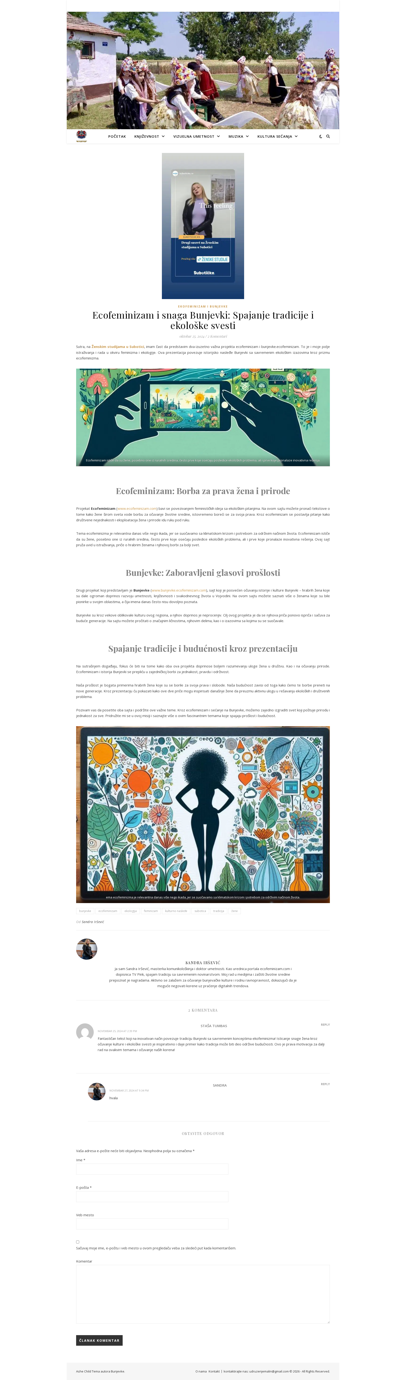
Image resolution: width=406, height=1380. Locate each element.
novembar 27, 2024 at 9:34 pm (129, 1090)
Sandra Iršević (93, 922)
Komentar (84, 1261)
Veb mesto (85, 1214)
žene (234, 911)
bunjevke (85, 911)
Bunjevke (117, 1371)
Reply (325, 1024)
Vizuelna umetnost (194, 136)
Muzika (236, 136)
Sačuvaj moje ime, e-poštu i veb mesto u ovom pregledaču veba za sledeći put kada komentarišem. (156, 1248)
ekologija (131, 911)
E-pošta (84, 1187)
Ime (80, 1160)
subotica (200, 911)
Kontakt (214, 1371)
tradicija (218, 911)
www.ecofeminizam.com (136, 508)
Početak (117, 136)
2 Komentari (217, 336)
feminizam (151, 911)
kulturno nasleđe (176, 911)
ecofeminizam (107, 911)
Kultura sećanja (275, 136)
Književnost (146, 136)
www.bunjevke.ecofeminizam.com (179, 590)
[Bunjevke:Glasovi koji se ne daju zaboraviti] (81, 136)
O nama (201, 1371)
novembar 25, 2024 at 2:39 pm (117, 1031)
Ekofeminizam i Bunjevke (203, 306)
